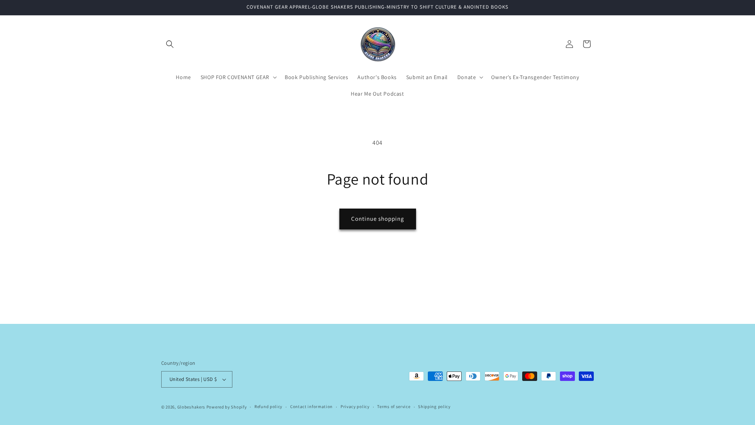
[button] (170, 44)
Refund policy (268, 406)
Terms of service (393, 406)
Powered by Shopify (226, 407)
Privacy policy (355, 406)
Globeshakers (191, 407)
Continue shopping (377, 218)
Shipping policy (434, 406)
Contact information (311, 406)
